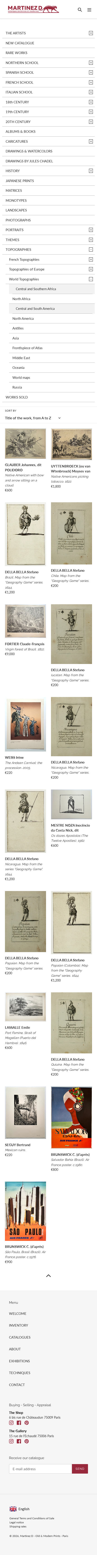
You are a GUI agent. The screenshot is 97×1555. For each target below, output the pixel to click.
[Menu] (89, 9)
